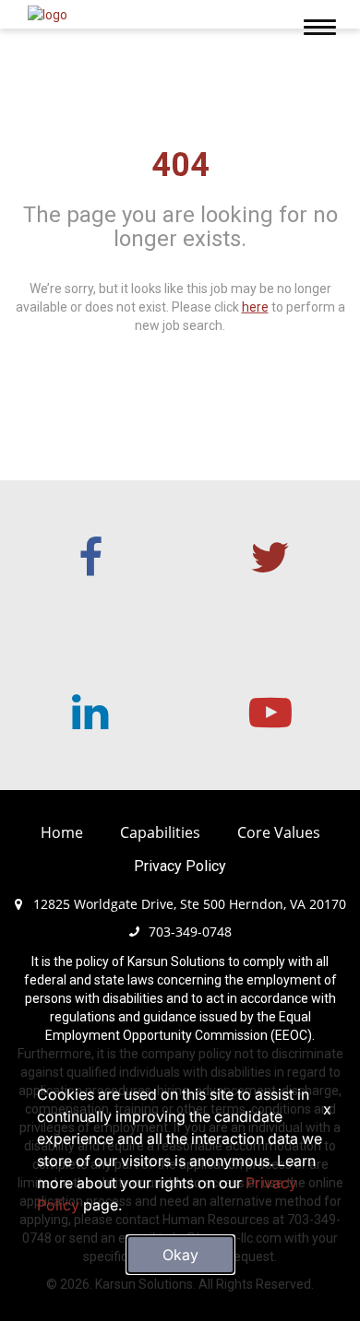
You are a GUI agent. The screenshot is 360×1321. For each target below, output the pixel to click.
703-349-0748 (190, 931)
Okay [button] (180, 1254)
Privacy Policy (180, 866)
